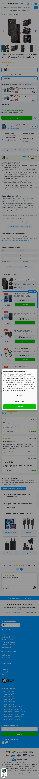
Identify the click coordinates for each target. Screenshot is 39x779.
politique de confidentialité (16, 390)
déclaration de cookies (28, 388)
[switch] (4, 776)
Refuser (19, 396)
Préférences (19, 401)
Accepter (19, 407)
